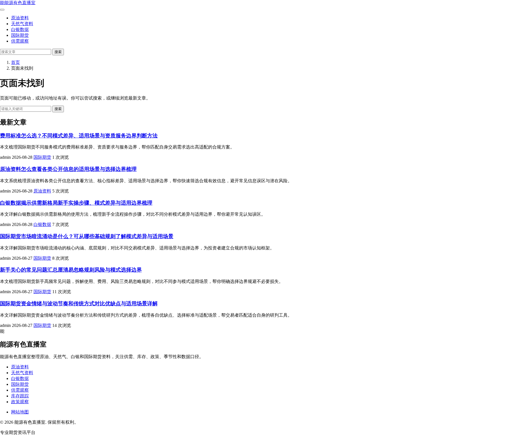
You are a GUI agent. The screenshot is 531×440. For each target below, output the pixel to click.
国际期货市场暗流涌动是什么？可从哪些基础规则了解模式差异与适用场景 (86, 236)
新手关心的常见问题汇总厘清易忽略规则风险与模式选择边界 (71, 270)
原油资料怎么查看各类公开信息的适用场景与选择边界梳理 (68, 169)
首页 (15, 62)
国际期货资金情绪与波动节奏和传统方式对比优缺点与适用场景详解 (79, 303)
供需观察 (20, 41)
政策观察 (20, 401)
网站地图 (20, 412)
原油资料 (20, 17)
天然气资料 (22, 23)
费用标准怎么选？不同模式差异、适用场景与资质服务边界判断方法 (79, 136)
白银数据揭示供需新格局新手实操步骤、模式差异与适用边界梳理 (76, 203)
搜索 (58, 52)
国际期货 (20, 35)
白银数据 (20, 29)
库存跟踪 (20, 396)
